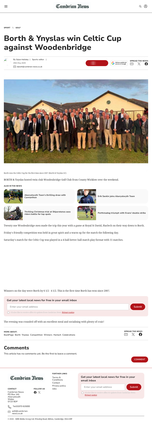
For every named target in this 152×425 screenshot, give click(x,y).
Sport (7, 27)
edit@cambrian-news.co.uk (20, 412)
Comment (139, 359)
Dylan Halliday (22, 59)
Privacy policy (59, 385)
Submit (138, 306)
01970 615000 (23, 406)
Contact (56, 382)
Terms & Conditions (57, 378)
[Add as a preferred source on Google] (119, 63)
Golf (18, 27)
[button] (6, 6)
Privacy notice (68, 312)
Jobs (54, 388)
